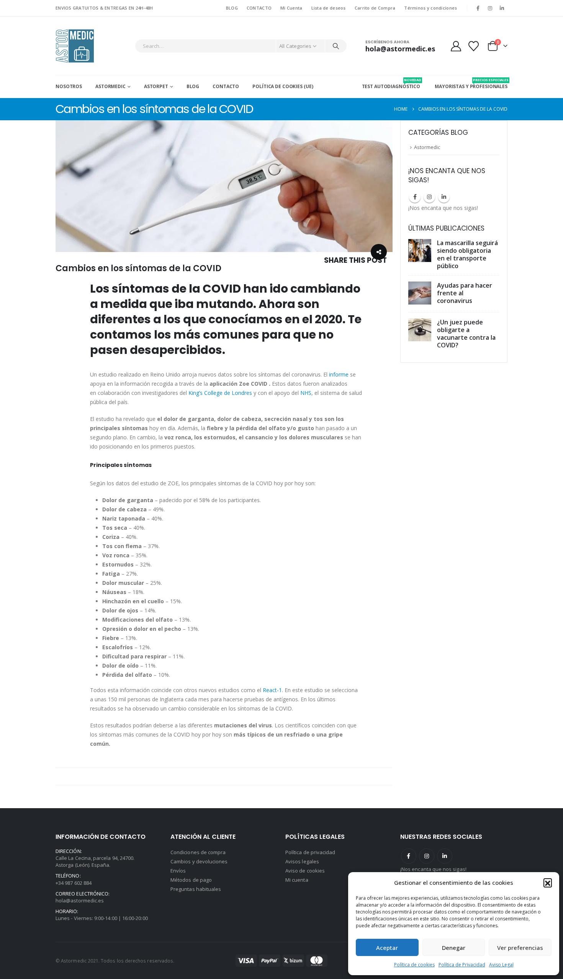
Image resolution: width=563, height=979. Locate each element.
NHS (305, 392)
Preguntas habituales (195, 889)
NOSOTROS (69, 86)
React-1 (272, 690)
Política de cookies (414, 964)
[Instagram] (490, 8)
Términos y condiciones (430, 8)
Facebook (415, 197)
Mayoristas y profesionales (471, 83)
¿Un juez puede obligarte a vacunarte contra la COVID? (466, 333)
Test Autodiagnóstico (391, 83)
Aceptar (387, 947)
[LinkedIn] (502, 8)
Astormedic (110, 86)
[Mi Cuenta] (456, 46)
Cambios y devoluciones (198, 861)
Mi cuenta (296, 879)
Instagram (429, 197)
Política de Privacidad (462, 964)
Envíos (178, 870)
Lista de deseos (328, 8)
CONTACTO (259, 8)
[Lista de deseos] (474, 46)
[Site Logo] (75, 46)
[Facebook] (478, 8)
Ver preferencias (520, 947)
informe (339, 374)
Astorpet (156, 86)
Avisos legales (302, 861)
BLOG (232, 8)
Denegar (453, 947)
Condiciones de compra (198, 852)
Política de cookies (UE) (282, 86)
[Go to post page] (420, 251)
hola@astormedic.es (80, 900)
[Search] (336, 45)
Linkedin (444, 197)
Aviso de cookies (305, 870)
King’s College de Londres (221, 392)
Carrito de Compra (375, 8)
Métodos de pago (191, 879)
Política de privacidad (310, 852)
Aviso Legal (501, 964)
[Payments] (281, 960)
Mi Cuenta (291, 8)
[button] (548, 882)
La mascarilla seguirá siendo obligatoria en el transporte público (467, 254)
